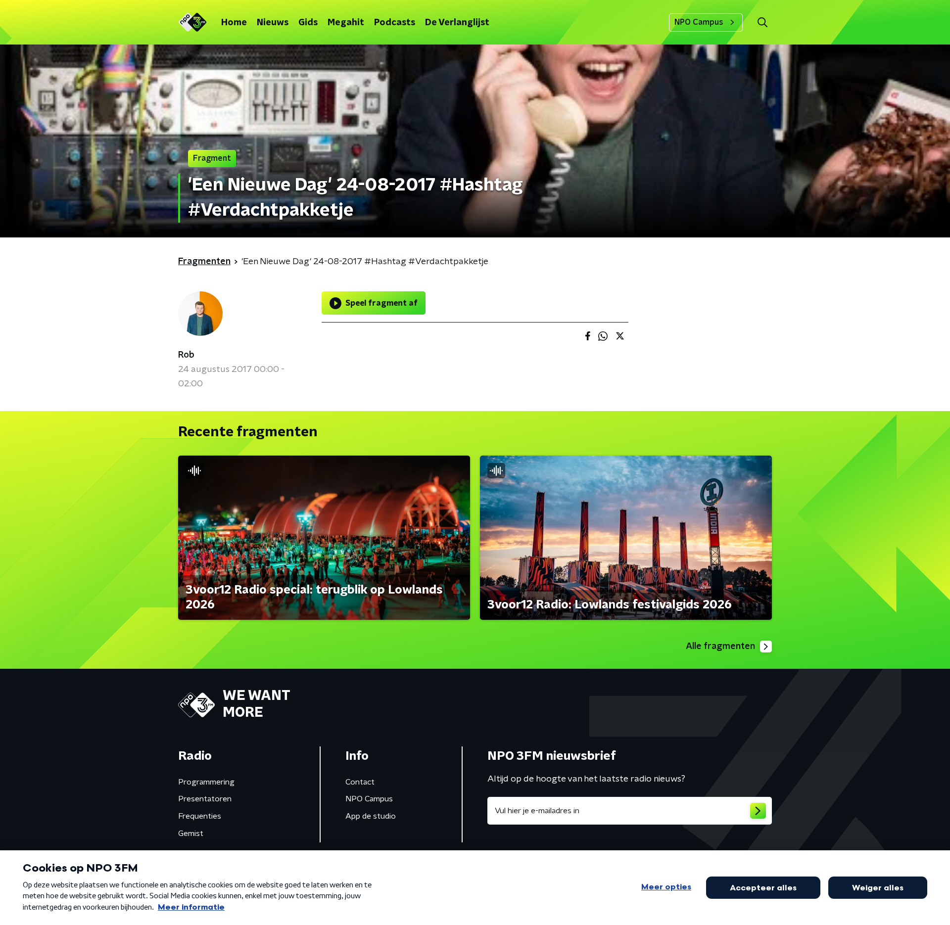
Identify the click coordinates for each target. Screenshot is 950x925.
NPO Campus (698, 22)
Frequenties (199, 816)
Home (234, 22)
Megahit (346, 22)
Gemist (190, 833)
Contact (360, 782)
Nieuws (272, 22)
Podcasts (394, 22)
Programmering (206, 782)
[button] (762, 22)
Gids (308, 22)
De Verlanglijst (457, 22)
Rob (186, 355)
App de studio (370, 816)
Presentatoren (205, 799)
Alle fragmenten (720, 646)
